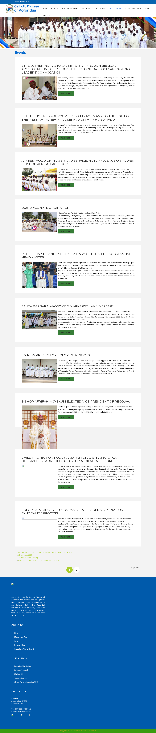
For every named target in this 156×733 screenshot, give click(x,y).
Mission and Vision (21, 637)
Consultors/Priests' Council (24, 649)
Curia (16, 641)
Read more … (66, 93)
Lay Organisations (70, 9)
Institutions (100, 9)
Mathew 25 (18, 674)
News (147, 9)
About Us (55, 9)
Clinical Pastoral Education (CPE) (26, 682)
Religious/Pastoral (21, 670)
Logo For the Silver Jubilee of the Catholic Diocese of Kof (39, 560)
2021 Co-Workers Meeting (28, 558)
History (17, 633)
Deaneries (87, 9)
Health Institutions (20, 678)
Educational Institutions (23, 666)
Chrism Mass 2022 (25, 555)
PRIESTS (46, 15)
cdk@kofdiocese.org (24, 711)
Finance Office (19, 645)
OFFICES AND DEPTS (133, 9)
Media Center (115, 9)
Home (45, 9)
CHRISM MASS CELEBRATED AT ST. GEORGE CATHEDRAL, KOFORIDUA (45, 552)
